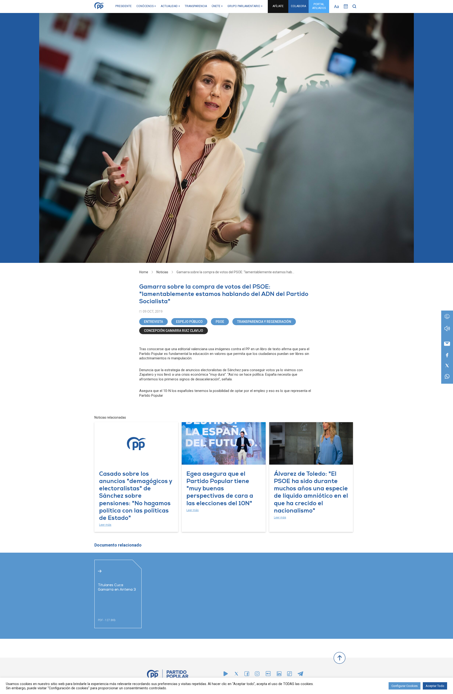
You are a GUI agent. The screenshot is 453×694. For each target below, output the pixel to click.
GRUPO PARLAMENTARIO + (245, 6)
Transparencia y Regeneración (264, 322)
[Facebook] (246, 675)
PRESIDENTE (123, 6)
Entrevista (153, 322)
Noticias (162, 272)
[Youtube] (225, 675)
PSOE (220, 322)
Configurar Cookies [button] (404, 686)
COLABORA (298, 6)
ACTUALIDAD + (170, 6)
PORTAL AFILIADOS (319, 6)
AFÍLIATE (278, 6)
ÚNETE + (217, 6)
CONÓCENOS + (146, 6)
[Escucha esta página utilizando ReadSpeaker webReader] (447, 330)
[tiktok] (289, 675)
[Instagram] (257, 675)
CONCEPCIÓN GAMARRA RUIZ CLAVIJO (173, 330)
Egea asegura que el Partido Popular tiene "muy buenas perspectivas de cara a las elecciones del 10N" (219, 489)
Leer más (105, 524)
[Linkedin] (279, 675)
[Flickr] (268, 676)
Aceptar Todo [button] (435, 686)
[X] (236, 675)
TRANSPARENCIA (196, 6)
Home (143, 272)
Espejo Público (189, 322)
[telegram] (300, 675)
